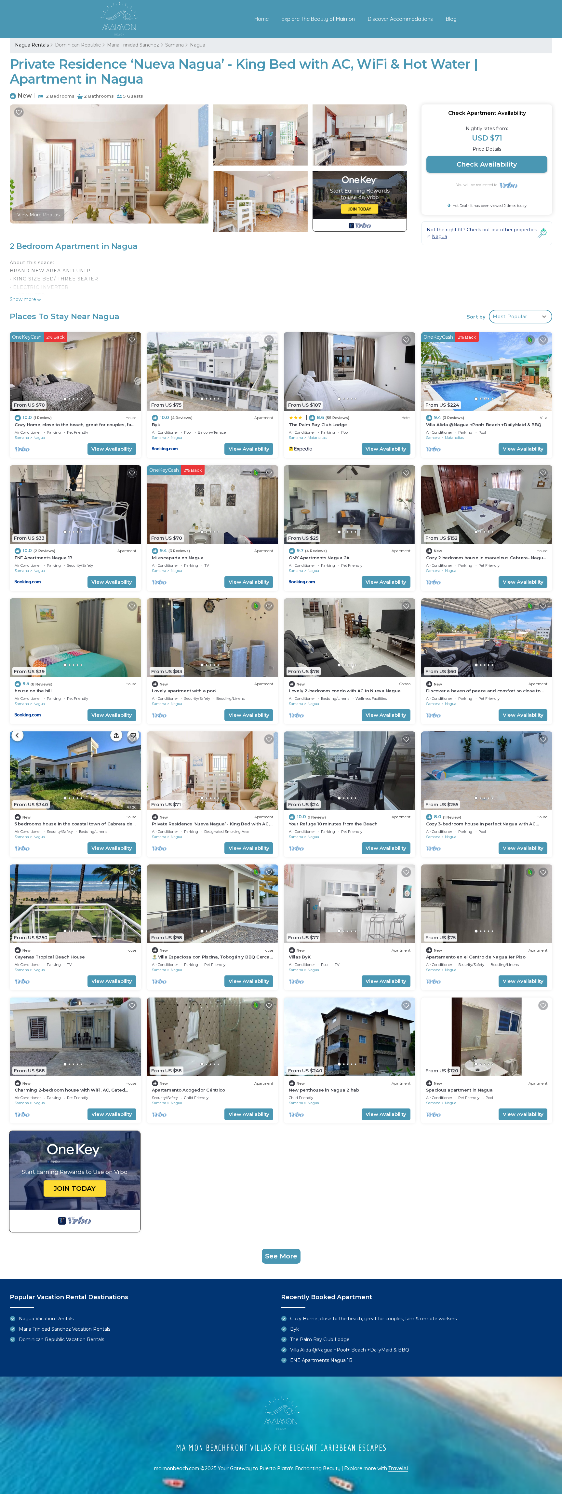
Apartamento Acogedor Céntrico (188, 1090)
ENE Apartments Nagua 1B (44, 557)
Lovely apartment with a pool (184, 690)
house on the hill (33, 690)
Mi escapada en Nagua (178, 557)
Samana (174, 45)
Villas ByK (299, 956)
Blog (451, 19)
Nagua (197, 45)
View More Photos (38, 215)
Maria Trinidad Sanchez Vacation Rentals (64, 1329)
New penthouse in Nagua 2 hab (324, 1090)
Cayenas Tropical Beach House (50, 956)
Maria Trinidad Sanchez (133, 45)
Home (261, 19)
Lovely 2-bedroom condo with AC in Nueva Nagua (344, 690)
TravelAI (398, 1468)
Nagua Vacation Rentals (46, 1319)
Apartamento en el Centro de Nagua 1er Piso (476, 956)
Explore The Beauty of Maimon (318, 19)
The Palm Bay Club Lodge (318, 424)
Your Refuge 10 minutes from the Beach (333, 823)
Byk (156, 424)
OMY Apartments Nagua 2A (319, 557)
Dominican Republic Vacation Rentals (61, 1339)
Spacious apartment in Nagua (459, 1090)
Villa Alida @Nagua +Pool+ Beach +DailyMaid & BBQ (484, 424)
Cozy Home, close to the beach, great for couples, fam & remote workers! (374, 1319)
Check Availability (487, 164)
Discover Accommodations (400, 19)
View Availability (111, 449)
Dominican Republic (78, 45)
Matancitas (317, 437)
